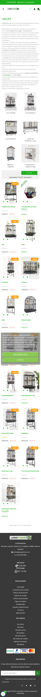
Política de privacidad (20, 598)
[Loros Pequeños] (11, 127)
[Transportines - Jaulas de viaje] (30, 153)
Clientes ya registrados (26, 2)
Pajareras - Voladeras (10, 166)
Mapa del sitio (20, 613)
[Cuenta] (34, 9)
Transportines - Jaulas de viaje (30, 166)
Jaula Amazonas (7, 395)
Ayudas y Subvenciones (20, 607)
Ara (3, 244)
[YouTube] (31, 685)
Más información (8, 350)
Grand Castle (26, 320)
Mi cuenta (20, 624)
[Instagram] (35, 685)
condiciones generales (19, 679)
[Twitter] (26, 685)
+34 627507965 (21, 555)
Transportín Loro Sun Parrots (28, 208)
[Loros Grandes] (11, 101)
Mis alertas (20, 644)
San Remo (24, 433)
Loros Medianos (30, 113)
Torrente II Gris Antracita (30, 471)
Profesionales (20, 604)
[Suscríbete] (37, 673)
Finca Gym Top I (7, 471)
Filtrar (29, 173)
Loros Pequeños (11, 139)
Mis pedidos (20, 633)
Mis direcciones (20, 630)
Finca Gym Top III (7, 433)
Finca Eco (5, 282)
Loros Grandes (10, 113)
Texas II (24, 282)
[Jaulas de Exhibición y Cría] (30, 127)
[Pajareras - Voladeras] (11, 153)
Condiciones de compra (20, 590)
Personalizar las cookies (22, 350)
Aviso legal (20, 587)
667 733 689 (22, 571)
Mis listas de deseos (20, 642)
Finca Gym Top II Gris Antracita (9, 510)
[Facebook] (22, 685)
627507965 (12, 2)
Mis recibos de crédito (20, 639)
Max (3, 320)
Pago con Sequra (20, 601)
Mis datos (20, 627)
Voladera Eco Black (8, 207)
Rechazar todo (21, 354)
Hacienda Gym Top (28, 395)
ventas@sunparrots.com (21, 552)
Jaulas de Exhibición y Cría (30, 140)
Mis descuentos (20, 636)
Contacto (20, 610)
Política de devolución (20, 593)
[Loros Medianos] (30, 101)
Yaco (23, 244)
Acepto (20, 360)
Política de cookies (20, 596)
